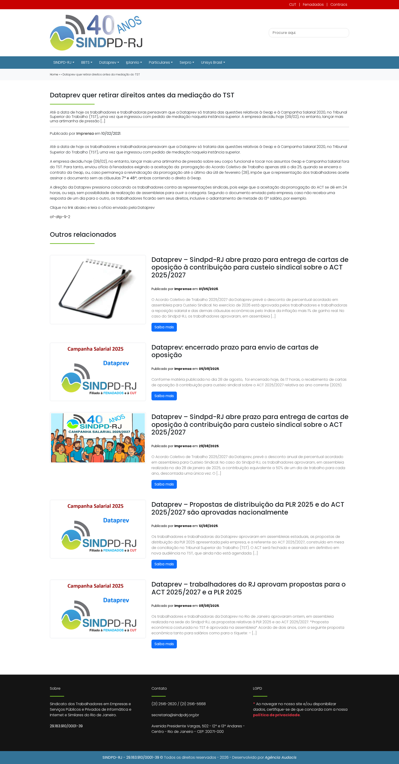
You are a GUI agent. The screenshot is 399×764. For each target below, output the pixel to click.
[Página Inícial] (96, 32)
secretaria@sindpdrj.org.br (175, 715)
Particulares (159, 62)
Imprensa (85, 133)
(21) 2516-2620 (164, 704)
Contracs (338, 4)
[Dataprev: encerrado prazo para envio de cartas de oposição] (98, 371)
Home (54, 74)
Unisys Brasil (211, 62)
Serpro (185, 62)
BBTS (85, 62)
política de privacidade (276, 715)
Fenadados (313, 4)
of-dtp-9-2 (60, 216)
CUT (292, 4)
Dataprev (107, 62)
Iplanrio (132, 62)
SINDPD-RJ (62, 62)
